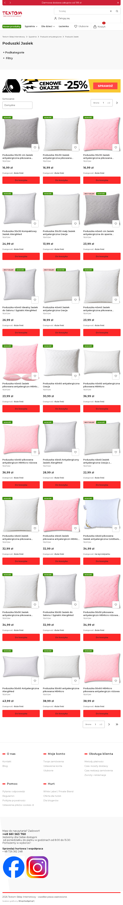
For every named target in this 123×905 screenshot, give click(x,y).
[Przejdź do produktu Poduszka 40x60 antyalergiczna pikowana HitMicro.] (102, 362)
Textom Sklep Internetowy (13, 37)
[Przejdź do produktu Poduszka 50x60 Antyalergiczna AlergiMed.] (21, 667)
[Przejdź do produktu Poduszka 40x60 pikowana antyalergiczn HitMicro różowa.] (21, 438)
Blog (5, 766)
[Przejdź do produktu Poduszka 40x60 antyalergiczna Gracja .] (61, 362)
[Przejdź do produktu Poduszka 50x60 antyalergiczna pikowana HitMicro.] (61, 667)
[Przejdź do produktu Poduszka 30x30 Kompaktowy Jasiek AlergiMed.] (21, 210)
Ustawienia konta (52, 766)
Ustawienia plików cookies (17, 805)
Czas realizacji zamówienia (98, 770)
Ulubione (48, 770)
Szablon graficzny (18, 901)
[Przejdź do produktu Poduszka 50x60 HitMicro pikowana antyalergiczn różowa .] (102, 667)
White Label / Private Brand (58, 791)
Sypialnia (33, 37)
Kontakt (6, 761)
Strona (96, 103)
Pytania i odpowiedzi (13, 791)
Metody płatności (94, 761)
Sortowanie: (8, 99)
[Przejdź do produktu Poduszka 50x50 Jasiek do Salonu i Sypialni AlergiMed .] (61, 591)
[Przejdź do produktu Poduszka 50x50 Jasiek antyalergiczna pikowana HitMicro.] (21, 591)
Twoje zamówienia (53, 761)
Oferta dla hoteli (52, 796)
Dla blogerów (50, 800)
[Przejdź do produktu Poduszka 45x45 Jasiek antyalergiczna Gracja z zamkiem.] (102, 438)
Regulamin (8, 796)
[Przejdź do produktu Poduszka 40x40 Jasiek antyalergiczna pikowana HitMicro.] (102, 286)
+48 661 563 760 (14, 834)
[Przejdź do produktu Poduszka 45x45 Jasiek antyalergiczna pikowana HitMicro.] (21, 514)
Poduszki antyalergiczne (51, 37)
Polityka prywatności (13, 800)
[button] (118, 2)
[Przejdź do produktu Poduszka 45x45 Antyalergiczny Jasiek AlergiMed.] (61, 438)
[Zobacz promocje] (61, 86)
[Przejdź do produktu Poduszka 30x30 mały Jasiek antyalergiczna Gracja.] (61, 210)
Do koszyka (21, 180)
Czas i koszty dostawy (96, 766)
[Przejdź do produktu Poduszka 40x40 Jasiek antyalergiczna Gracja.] (61, 286)
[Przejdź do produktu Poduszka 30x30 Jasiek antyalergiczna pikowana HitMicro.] (61, 133)
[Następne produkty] (109, 724)
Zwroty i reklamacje (95, 775)
